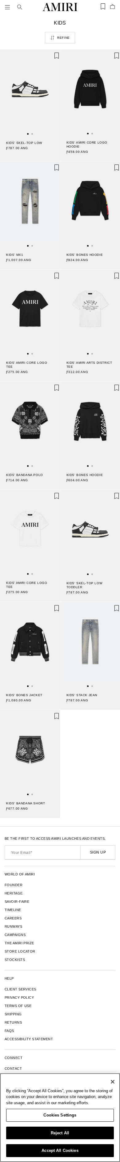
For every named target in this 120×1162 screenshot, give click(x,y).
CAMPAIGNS (15, 935)
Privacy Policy (19, 997)
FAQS (9, 1031)
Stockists (15, 960)
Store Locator (20, 951)
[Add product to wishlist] (51, 58)
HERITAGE (14, 893)
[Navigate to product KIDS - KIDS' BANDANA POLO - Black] (30, 424)
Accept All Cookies (60, 1150)
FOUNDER (13, 885)
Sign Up (98, 852)
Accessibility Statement (29, 1039)
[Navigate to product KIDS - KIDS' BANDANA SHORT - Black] (30, 752)
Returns (13, 1022)
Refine (63, 37)
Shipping (13, 1014)
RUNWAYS (13, 926)
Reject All (60, 1133)
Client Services (20, 989)
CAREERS (13, 918)
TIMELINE (13, 910)
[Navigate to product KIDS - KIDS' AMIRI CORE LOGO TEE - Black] (30, 312)
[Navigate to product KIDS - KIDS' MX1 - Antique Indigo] (30, 204)
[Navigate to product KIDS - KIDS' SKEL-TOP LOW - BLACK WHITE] (30, 92)
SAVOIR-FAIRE (17, 901)
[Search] (19, 7)
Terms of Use (18, 1006)
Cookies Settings (59, 1115)
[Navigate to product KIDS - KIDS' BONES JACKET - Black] (30, 644)
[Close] (112, 1082)
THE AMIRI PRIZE (19, 943)
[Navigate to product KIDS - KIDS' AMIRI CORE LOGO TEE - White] (30, 532)
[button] (8, 7)
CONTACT (13, 1068)
